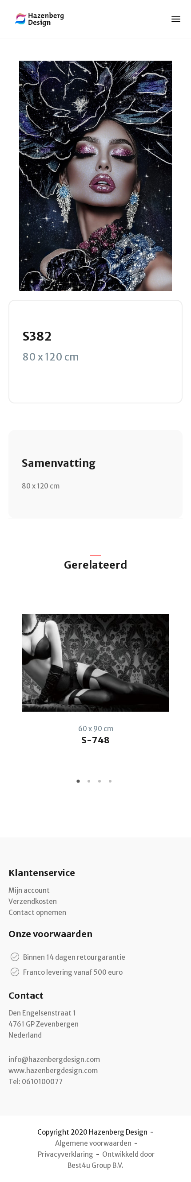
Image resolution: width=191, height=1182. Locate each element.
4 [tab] (111, 784)
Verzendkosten (32, 901)
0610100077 (42, 1081)
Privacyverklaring (65, 1154)
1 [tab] (79, 784)
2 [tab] (90, 784)
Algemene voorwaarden (93, 1143)
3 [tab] (100, 784)
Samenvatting (59, 463)
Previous (15, 680)
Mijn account (29, 890)
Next (176, 680)
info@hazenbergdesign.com (54, 1059)
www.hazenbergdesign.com (53, 1070)
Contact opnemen (37, 912)
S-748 (95, 739)
